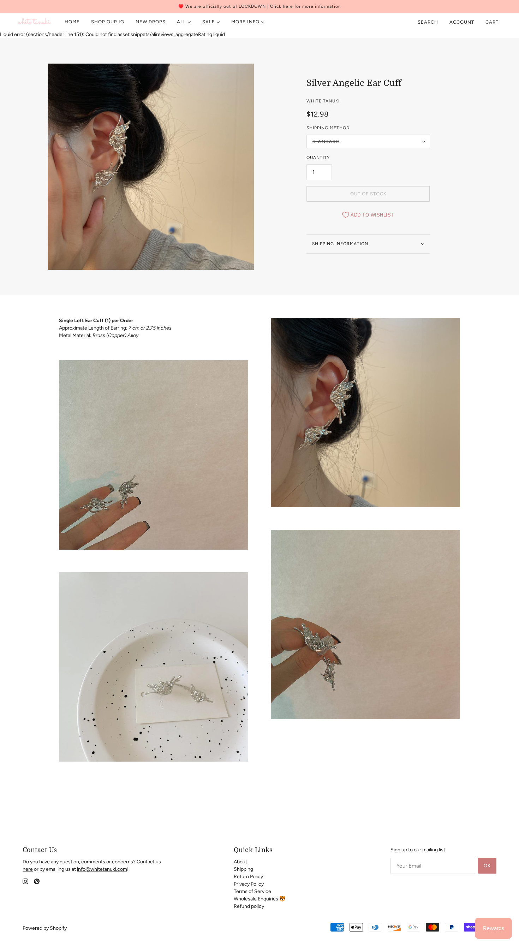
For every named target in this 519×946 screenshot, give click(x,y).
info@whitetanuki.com (102, 869)
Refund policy (249, 906)
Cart (492, 22)
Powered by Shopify (45, 928)
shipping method (328, 127)
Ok (487, 865)
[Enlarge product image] (151, 167)
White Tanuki (323, 101)
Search (428, 22)
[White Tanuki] (35, 22)
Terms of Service (252, 891)
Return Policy (248, 877)
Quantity (318, 157)
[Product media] (153, 455)
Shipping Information (340, 243)
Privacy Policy (249, 884)
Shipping (243, 869)
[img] (25, 881)
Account (461, 22)
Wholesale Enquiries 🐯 (259, 899)
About (240, 862)
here (28, 869)
